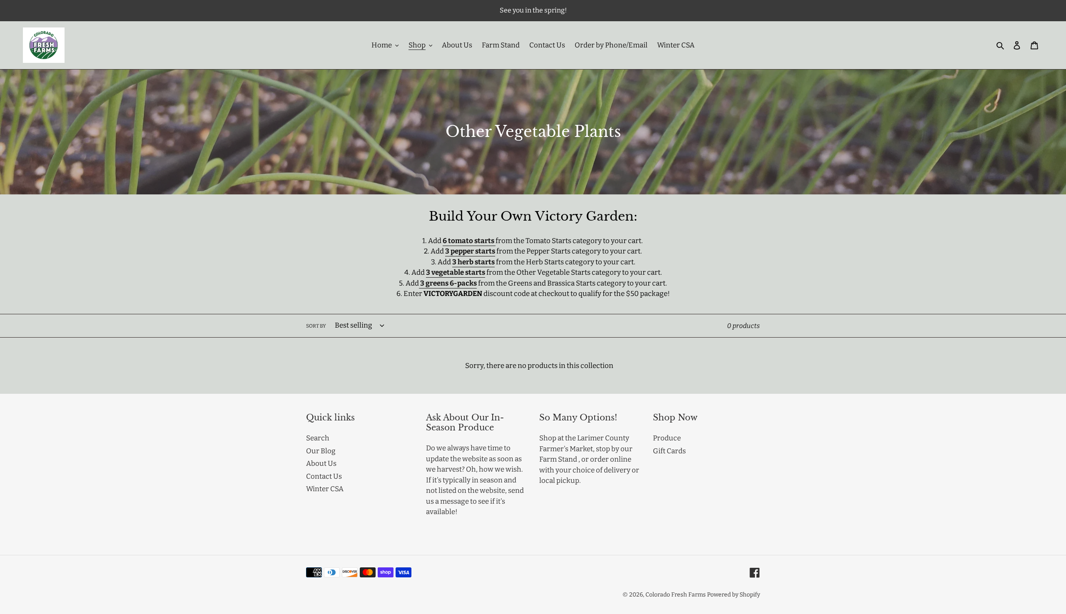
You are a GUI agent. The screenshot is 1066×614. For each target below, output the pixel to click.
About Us (321, 463)
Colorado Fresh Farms (675, 594)
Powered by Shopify (733, 594)
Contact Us (324, 476)
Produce (667, 438)
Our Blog (321, 451)
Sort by (316, 326)
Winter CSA (325, 489)
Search (317, 438)
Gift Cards (669, 451)
